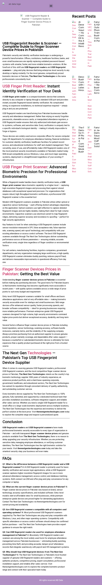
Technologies (39, 353)
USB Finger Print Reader (23, 86)
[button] (51, 6)
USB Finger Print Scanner (24, 167)
